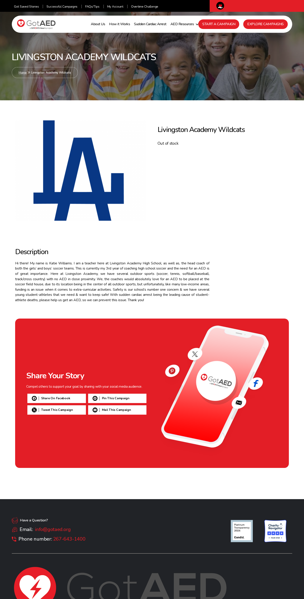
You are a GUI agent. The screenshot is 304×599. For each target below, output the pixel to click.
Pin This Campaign (55, 398)
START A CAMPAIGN (218, 24)
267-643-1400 (69, 539)
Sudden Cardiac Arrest (150, 24)
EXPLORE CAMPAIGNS (265, 24)
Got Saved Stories (26, 6)
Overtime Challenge (144, 6)
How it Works (119, 24)
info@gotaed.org (53, 529)
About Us (98, 24)
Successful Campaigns (62, 6)
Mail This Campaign (55, 421)
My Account (115, 6)
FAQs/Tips (92, 6)
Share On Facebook (55, 387)
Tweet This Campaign (57, 410)
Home (23, 72)
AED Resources (182, 24)
